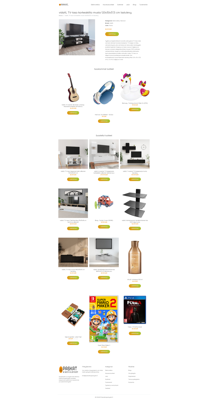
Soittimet (120, 5)
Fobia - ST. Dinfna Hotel (135, 327)
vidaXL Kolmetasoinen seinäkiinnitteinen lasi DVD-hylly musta (135, 221)
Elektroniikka (95, 5)
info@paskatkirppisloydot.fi (90, 375)
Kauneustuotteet (108, 5)
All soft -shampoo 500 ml (134, 279)
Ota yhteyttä (131, 373)
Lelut (128, 5)
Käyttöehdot (132, 376)
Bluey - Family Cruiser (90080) (104, 220)
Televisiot (123, 21)
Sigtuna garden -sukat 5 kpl (73, 337)
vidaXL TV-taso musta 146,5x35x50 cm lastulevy (73, 270)
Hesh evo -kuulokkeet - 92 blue (104, 114)
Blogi (134, 5)
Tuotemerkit (143, 5)
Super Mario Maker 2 (104, 345)
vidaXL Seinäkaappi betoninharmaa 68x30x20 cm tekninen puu (104, 270)
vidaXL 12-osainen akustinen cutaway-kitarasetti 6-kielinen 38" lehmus (73, 105)
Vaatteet (107, 388)
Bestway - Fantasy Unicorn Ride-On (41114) (135, 103)
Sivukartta (131, 382)
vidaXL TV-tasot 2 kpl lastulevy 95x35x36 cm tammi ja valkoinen (73, 221)
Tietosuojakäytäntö (134, 379)
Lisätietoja (112, 34)
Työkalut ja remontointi (111, 385)
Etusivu (61, 15)
